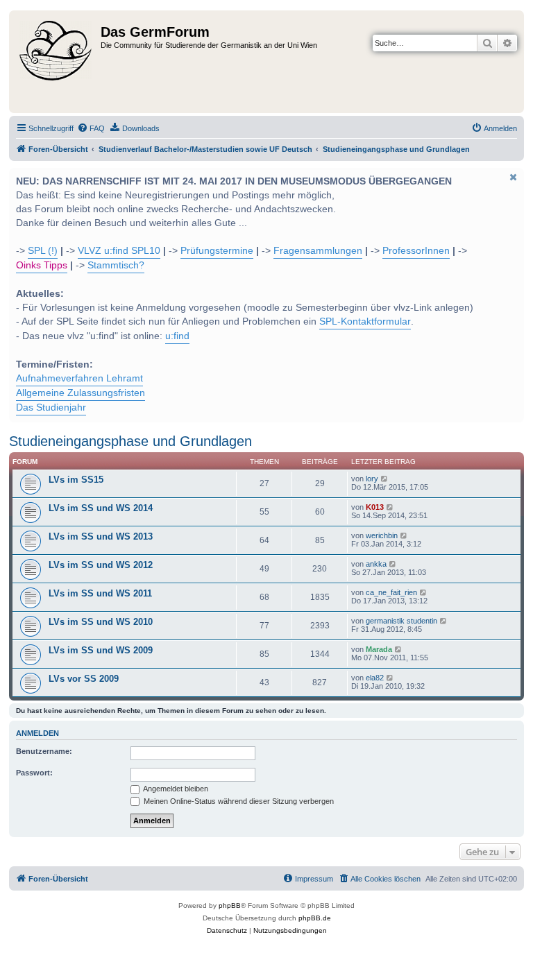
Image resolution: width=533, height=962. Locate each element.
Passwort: (34, 772)
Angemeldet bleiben (175, 788)
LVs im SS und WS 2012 (101, 565)
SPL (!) (43, 251)
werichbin (382, 535)
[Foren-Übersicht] (56, 62)
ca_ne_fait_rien (391, 592)
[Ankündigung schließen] (512, 177)
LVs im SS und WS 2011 (100, 593)
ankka (376, 564)
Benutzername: (44, 751)
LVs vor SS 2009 (84, 678)
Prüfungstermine (216, 251)
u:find (177, 336)
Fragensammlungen (317, 251)
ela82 (375, 677)
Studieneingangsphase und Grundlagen (130, 441)
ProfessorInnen (416, 251)
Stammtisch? (115, 265)
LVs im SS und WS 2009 (101, 650)
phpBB (230, 905)
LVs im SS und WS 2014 (101, 508)
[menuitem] (91, 128)
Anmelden (37, 733)
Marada (379, 649)
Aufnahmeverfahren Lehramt (79, 378)
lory (372, 478)
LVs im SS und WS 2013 (101, 536)
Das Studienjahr (51, 407)
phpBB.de (314, 918)
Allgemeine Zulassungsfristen (80, 393)
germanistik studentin (401, 621)
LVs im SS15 (76, 479)
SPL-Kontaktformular (365, 321)
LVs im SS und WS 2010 (101, 622)
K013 (375, 507)
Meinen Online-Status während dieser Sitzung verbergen (238, 801)
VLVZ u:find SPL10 (119, 251)
